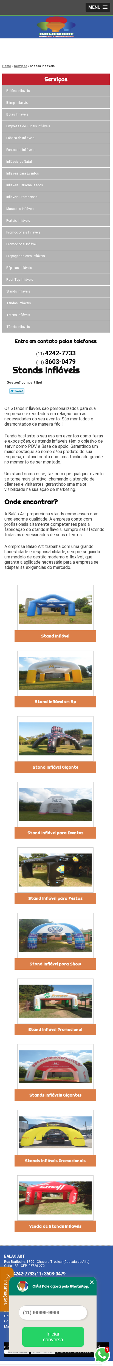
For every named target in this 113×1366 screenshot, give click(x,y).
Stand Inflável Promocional (55, 1029)
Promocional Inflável (21, 244)
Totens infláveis (18, 315)
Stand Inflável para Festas (55, 898)
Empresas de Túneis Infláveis (28, 126)
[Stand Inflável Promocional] (55, 1001)
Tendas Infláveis (18, 303)
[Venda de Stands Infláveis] (55, 1198)
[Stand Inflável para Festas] (55, 870)
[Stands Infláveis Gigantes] (55, 1066)
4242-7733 (26, 47)
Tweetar (16, 391)
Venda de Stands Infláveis (55, 1226)
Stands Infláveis (18, 291)
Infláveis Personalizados (24, 185)
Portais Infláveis (18, 221)
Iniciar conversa (53, 1336)
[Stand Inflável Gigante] (55, 738)
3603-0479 (26, 53)
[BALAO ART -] (56, 27)
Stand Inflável (55, 636)
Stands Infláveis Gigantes (55, 1095)
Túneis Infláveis (18, 327)
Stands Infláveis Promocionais (55, 1160)
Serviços (55, 79)
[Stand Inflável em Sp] (55, 673)
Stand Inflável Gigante (55, 767)
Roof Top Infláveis (19, 280)
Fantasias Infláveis (20, 150)
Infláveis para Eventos (22, 173)
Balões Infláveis (18, 91)
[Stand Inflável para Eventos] (55, 804)
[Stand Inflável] (55, 607)
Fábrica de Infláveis (20, 138)
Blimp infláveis (17, 103)
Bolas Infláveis (17, 114)
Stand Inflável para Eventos (55, 832)
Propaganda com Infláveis (25, 256)
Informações (5, 1292)
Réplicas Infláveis (19, 268)
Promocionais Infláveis (23, 232)
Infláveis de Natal (19, 162)
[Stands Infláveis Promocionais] (55, 1132)
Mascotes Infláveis (20, 209)
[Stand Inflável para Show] (55, 935)
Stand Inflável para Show (55, 964)
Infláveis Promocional (22, 197)
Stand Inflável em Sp (55, 701)
